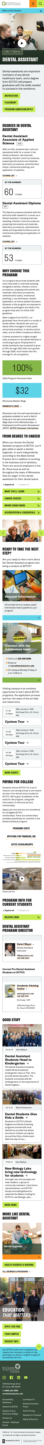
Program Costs (21, 828)
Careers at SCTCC (10, 1407)
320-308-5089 (24, 658)
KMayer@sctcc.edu (25, 955)
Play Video (22, 878)
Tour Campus (12, 1334)
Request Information (20, 597)
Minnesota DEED (10, 406)
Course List (8, 175)
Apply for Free (12, 1326)
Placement (10, 102)
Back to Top (39, 1347)
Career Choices (13, 498)
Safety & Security (30, 1419)
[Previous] (3, 533)
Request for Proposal (32, 1415)
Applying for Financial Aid (21, 836)
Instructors (11, 95)
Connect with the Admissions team (18, 647)
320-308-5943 (23, 958)
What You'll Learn (14, 491)
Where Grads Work (15, 505)
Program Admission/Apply (19, 109)
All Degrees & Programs (15, 1271)
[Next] (41, 533)
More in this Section (11, 10)
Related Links (12, 917)
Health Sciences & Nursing (19, 1265)
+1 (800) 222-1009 (10, 1391)
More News (11, 1205)
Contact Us (7, 1418)
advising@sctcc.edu (25, 993)
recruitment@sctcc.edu (22, 666)
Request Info (11, 1341)
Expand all (9, 485)
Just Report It (29, 1399)
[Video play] (22, 43)
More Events (11, 772)
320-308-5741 (23, 996)
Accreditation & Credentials (20, 512)
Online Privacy (29, 1411)
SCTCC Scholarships (22, 844)
